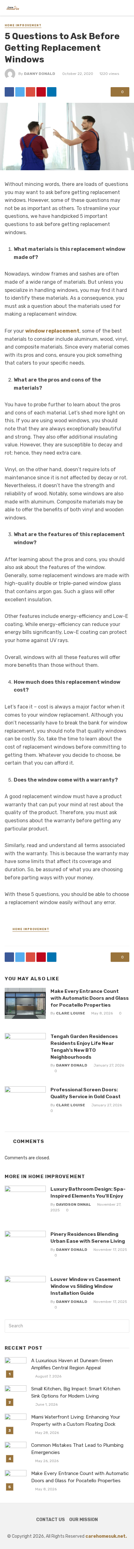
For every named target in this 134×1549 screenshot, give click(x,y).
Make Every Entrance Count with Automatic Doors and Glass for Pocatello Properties (89, 998)
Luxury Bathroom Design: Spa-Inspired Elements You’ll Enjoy (88, 1192)
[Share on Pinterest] (41, 92)
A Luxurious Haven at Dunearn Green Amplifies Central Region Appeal (72, 1364)
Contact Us (50, 1519)
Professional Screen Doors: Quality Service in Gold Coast (85, 1093)
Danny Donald (39, 73)
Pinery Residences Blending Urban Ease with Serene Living (87, 1237)
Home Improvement (23, 25)
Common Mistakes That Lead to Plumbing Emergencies (77, 1448)
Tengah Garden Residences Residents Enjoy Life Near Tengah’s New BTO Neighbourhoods (84, 1046)
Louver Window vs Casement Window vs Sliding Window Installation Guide (85, 1286)
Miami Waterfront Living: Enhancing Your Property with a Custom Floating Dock (75, 1420)
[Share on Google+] (30, 92)
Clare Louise (70, 1013)
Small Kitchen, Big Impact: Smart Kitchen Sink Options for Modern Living (75, 1392)
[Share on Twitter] (20, 92)
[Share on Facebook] (9, 92)
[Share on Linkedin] (51, 92)
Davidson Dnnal (73, 1204)
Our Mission (83, 1519)
